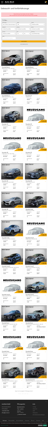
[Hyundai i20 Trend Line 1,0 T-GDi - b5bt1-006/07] (12, 171)
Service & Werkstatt (19, 420)
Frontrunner (27, 420)
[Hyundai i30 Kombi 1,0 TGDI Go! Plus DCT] (36, 171)
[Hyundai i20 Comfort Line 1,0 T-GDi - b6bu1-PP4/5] (12, 143)
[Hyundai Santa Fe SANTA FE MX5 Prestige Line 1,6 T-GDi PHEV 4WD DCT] (36, 370)
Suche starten (24, 41)
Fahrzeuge (5, 420)
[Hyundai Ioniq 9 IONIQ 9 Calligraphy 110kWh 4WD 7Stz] (36, 285)
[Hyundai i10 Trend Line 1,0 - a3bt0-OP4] (12, 114)
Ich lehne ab (40, 425)
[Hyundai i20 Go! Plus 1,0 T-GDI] (36, 143)
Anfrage (34, 406)
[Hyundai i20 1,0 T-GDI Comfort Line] (36, 114)
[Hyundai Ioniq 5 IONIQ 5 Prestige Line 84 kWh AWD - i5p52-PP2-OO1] (12, 256)
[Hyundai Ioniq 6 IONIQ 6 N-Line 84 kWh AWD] (12, 285)
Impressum (35, 408)
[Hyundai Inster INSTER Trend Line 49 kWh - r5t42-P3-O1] (12, 228)
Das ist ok (44, 425)
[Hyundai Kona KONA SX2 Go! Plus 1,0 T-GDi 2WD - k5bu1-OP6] (12, 313)
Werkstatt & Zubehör (22, 414)
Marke (18, 22)
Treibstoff (3, 27)
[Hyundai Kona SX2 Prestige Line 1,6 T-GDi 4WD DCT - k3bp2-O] (12, 370)
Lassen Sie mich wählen (4, 425)
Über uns (32, 420)
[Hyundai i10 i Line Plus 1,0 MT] (36, 86)
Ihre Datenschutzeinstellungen (39, 414)
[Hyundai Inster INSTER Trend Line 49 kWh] (36, 200)
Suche (3, 36)
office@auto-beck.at (5, 412)
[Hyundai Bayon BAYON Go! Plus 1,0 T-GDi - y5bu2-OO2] (12, 58)
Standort (3, 31)
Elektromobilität (11, 420)
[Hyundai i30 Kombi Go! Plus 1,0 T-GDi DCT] (12, 200)
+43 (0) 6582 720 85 (5, 410)
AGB (34, 410)
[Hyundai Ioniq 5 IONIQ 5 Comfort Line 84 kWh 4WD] (36, 228)
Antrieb (32, 27)
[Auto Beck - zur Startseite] (9, 2)
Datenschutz (35, 412)
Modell (32, 22)
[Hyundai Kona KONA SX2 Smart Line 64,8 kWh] (12, 342)
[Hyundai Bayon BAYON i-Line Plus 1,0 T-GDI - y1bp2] (12, 86)
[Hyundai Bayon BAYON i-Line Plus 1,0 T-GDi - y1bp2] (36, 58)
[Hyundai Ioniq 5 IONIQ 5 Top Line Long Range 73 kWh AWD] (36, 256)
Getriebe (18, 27)
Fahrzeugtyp (4, 22)
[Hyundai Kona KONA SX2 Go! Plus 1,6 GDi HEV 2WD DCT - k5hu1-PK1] (36, 313)
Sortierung (32, 31)
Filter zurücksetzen (24, 44)
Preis (17, 31)
